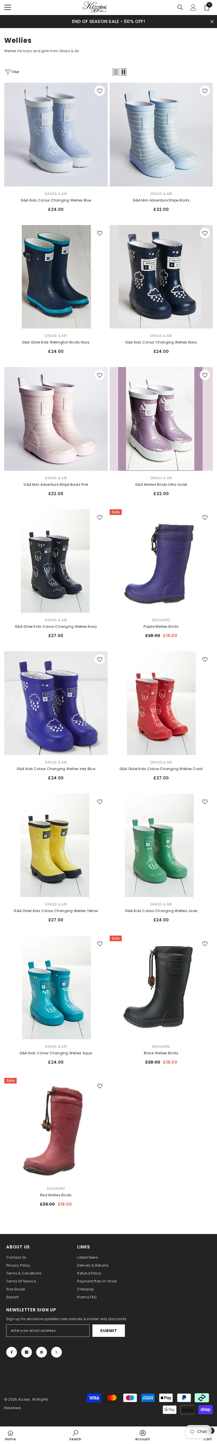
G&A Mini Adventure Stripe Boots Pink (55, 484)
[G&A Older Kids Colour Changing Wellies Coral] (161, 703)
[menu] (7, 7)
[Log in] (193, 7)
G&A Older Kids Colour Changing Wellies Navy (56, 626)
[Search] (180, 7)
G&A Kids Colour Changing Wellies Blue (56, 200)
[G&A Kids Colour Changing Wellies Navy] (161, 277)
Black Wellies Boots (161, 1053)
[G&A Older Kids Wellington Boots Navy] (56, 277)
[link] (75, 1435)
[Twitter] (56, 1352)
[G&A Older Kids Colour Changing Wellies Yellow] (56, 845)
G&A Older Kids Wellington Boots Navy (56, 342)
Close (212, 21)
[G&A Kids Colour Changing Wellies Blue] (56, 134)
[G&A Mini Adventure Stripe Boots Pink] (56, 419)
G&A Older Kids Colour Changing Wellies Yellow (56, 910)
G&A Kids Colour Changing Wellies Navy (161, 342)
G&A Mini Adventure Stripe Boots (161, 200)
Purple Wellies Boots (161, 626)
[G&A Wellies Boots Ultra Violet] (161, 419)
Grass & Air (56, 193)
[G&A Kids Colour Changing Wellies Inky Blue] (56, 703)
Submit (108, 1330)
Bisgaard (161, 620)
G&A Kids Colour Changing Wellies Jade (161, 910)
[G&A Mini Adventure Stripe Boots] (161, 134)
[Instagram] (26, 1352)
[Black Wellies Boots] (161, 987)
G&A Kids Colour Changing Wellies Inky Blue (56, 768)
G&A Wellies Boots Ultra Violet (161, 484)
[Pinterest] (41, 1352)
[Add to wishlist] (100, 91)
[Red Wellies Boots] (56, 1130)
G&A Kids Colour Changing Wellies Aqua (55, 1053)
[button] (116, 72)
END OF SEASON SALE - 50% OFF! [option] (108, 21)
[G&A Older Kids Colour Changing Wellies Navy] (56, 561)
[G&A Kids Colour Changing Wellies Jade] (161, 845)
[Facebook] (11, 1352)
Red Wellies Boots (55, 1195)
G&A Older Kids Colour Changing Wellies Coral (161, 768)
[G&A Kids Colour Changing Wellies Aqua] (56, 987)
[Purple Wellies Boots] (161, 561)
